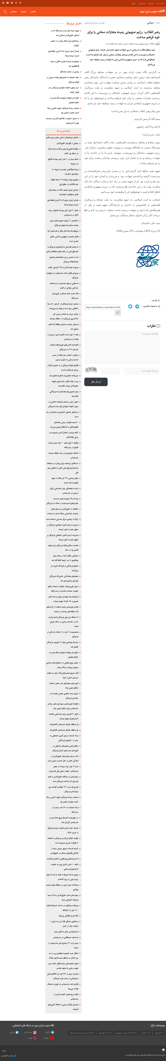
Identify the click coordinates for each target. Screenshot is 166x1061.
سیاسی (13, 11)
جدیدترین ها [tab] (63, 131)
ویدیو (23, 11)
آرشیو (133, 3)
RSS (4, 1051)
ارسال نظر (96, 382)
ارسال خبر (141, 3)
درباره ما (151, 3)
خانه (158, 23)
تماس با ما (160, 3)
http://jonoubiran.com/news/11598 (103, 307)
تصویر (33, 11)
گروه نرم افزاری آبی (7, 1055)
